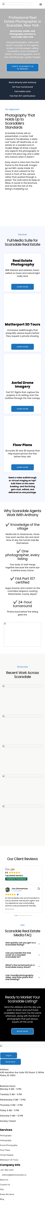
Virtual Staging (6, 1155)
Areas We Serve (7, 1194)
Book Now (22, 1031)
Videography (5, 1140)
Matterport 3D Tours (9, 1160)
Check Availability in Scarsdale (22, 67)
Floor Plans (5, 1150)
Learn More (22, 286)
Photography (6, 1135)
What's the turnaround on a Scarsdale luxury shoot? (20, 966)
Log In (9, 1055)
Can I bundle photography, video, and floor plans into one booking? (19, 977)
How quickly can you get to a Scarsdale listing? (20, 943)
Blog (2, 1199)
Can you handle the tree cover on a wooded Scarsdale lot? (18, 954)
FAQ (2, 1189)
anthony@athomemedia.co (14, 1175)
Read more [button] (9, 909)
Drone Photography (8, 1145)
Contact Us (5, 1184)
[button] (41, 4)
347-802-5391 (7, 1170)
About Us (4, 1180)
